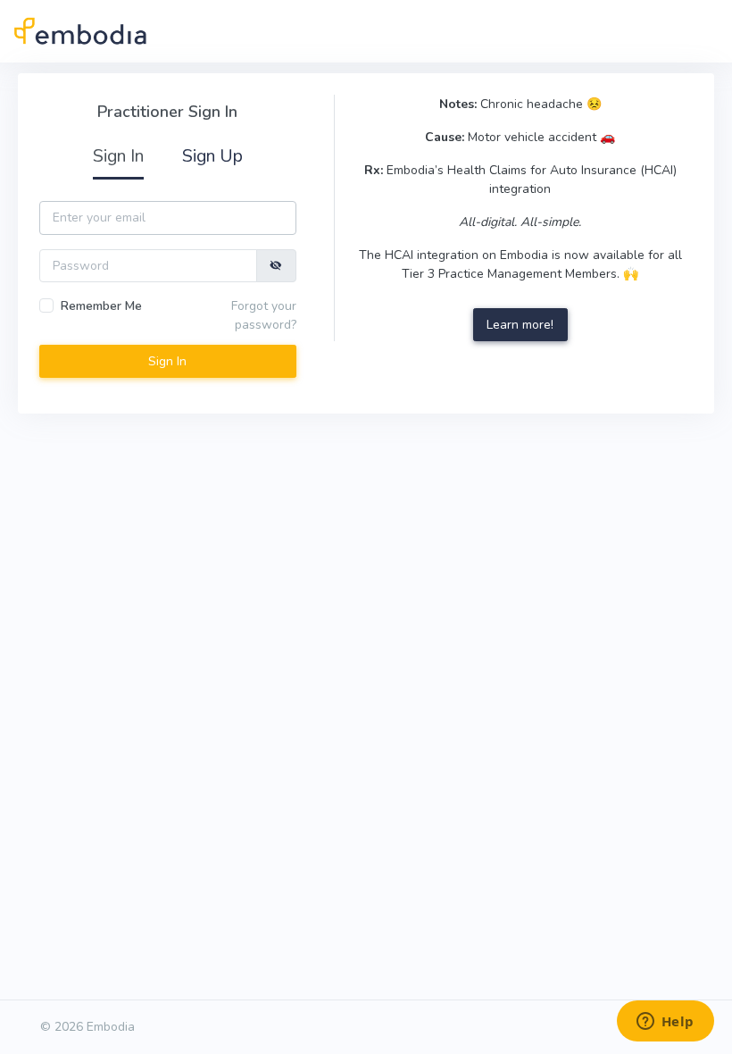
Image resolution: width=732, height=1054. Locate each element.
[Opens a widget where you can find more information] (665, 1022)
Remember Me (101, 305)
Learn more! (520, 324)
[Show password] (276, 265)
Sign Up (212, 156)
